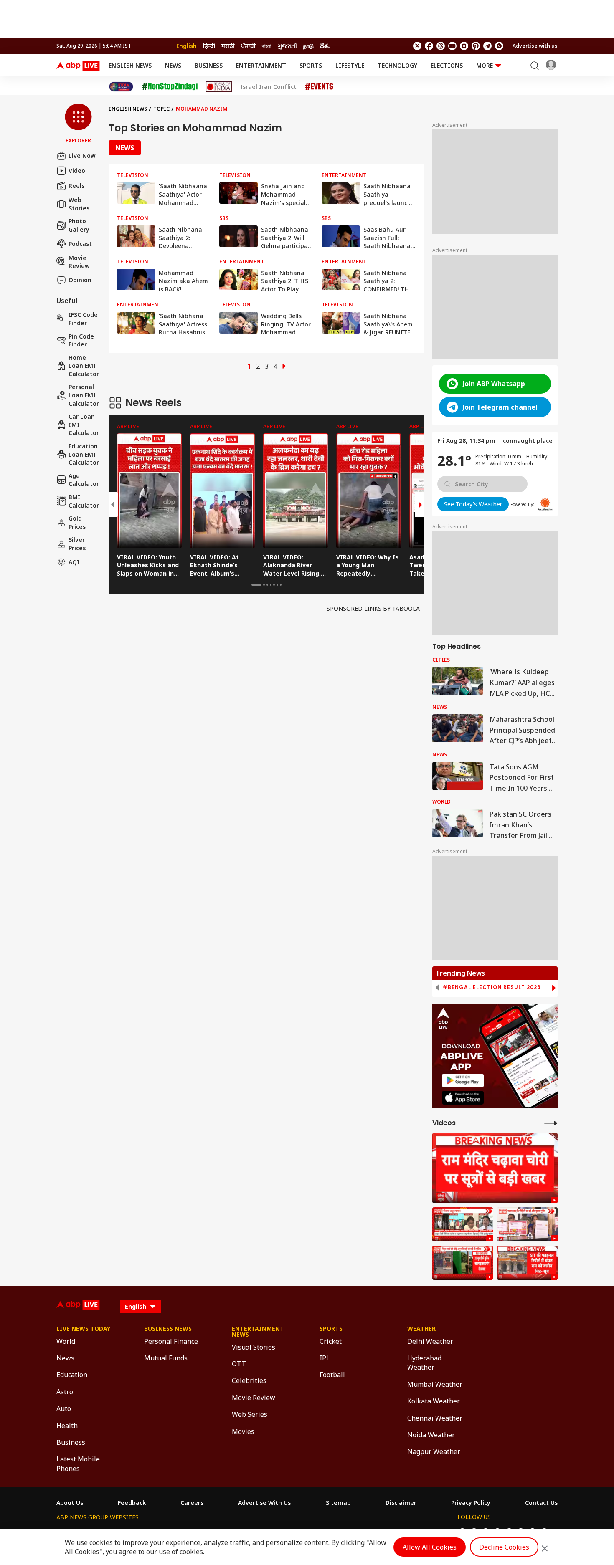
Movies (243, 1431)
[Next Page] (284, 366)
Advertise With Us (264, 1503)
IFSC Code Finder (83, 319)
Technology (397, 65)
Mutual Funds (166, 1358)
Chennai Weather (434, 1418)
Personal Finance (171, 1341)
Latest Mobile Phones (78, 1463)
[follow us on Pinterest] (476, 46)
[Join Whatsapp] (499, 46)
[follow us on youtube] (452, 46)
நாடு (308, 46)
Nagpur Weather (433, 1451)
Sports (310, 65)
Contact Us (541, 1503)
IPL (325, 1358)
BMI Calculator (84, 501)
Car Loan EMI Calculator (84, 424)
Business (209, 65)
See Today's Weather (473, 504)
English (186, 46)
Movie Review (79, 261)
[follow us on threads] (441, 46)
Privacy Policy (470, 1503)
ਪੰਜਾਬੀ (248, 46)
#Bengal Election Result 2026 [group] (491, 987)
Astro (64, 1391)
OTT (239, 1363)
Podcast (80, 244)
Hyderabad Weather (424, 1362)
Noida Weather (431, 1434)
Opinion (80, 280)
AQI (74, 562)
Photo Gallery (79, 225)
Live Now (82, 155)
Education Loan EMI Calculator (84, 454)
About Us (69, 1503)
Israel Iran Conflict (268, 87)
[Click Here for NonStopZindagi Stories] (170, 87)
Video (77, 170)
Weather (421, 1329)
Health (67, 1425)
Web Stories (79, 204)
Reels (76, 186)
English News (130, 65)
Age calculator (84, 480)
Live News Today (83, 1329)
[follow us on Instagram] (464, 46)
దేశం (325, 46)
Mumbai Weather (434, 1384)
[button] (78, 124)
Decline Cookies (504, 1547)
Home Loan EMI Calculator (84, 366)
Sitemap (338, 1503)
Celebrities (249, 1380)
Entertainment (261, 65)
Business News (168, 1329)
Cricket (331, 1341)
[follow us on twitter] (417, 46)
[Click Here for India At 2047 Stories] (121, 86)
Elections (447, 65)
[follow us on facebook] (429, 46)
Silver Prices (77, 544)
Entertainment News (258, 1331)
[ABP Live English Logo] (78, 66)
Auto (63, 1408)
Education (71, 1374)
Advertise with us (535, 45)
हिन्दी (209, 46)
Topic (161, 108)
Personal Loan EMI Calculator (84, 395)
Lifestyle (349, 65)
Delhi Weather (430, 1341)
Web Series (249, 1414)
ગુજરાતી (287, 46)
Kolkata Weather (433, 1401)
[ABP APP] (463, 1080)
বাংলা (266, 46)
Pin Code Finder (81, 340)
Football (332, 1374)
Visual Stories (253, 1347)
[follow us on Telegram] (487, 46)
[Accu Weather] (545, 504)
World (65, 1341)
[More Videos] (551, 1123)
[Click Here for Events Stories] (319, 86)
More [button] (484, 65)
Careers (191, 1503)
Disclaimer (401, 1503)
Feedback (132, 1503)
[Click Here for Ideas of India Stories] (219, 86)
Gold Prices (77, 522)
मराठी (228, 46)
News (173, 65)
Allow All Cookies (430, 1547)
